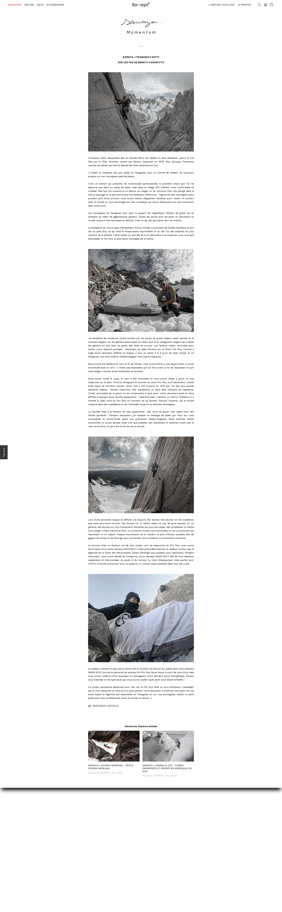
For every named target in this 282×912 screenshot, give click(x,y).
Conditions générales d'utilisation (129, 888)
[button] (259, 5)
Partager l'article (106, 705)
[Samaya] (141, 4)
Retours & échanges (122, 864)
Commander (117, 854)
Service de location (54, 859)
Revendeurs (50, 864)
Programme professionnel (58, 869)
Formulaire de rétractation (125, 869)
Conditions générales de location (128, 883)
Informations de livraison (124, 859)
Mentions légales (120, 873)
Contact (48, 854)
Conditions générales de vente (127, 878)
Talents (48, 873)
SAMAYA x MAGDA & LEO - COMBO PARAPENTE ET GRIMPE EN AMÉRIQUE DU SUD (167, 768)
